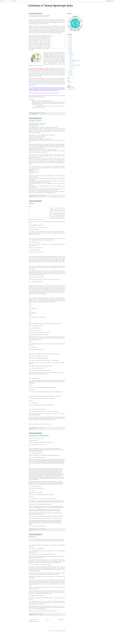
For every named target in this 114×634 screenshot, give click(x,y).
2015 (70, 48)
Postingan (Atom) (36, 621)
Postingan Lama (61, 619)
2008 (70, 75)
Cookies (31, 203)
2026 (70, 36)
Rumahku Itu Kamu (35, 121)
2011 (70, 70)
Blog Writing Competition (49, 95)
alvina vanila (71, 87)
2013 (70, 51)
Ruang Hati (32, 537)
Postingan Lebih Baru (33, 619)
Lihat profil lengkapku (71, 89)
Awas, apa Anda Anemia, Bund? (39, 16)
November (72, 54)
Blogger (63, 630)
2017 (70, 45)
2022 (70, 40)
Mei (70, 57)
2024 (70, 39)
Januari (71, 68)
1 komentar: (41, 427)
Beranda (47, 619)
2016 (70, 46)
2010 (70, 72)
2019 (70, 43)
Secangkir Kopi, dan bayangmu (39, 435)
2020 (70, 42)
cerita (32, 196)
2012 (70, 53)
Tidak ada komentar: (42, 112)
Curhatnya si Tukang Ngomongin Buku (50, 5)
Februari (71, 59)
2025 (70, 37)
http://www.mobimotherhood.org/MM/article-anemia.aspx (42, 100)
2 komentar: (41, 613)
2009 (70, 73)
